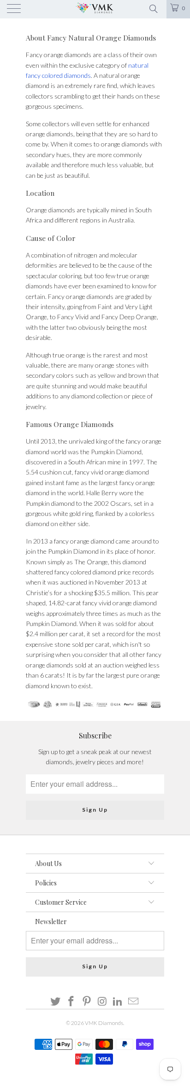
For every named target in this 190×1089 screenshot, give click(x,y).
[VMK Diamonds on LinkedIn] (118, 1001)
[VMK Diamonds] (95, 9)
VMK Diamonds (104, 1022)
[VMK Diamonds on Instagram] (102, 1001)
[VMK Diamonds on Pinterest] (87, 1001)
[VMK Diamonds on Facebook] (71, 1001)
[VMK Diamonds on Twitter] (56, 1001)
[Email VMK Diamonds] (133, 1001)
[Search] (153, 8)
